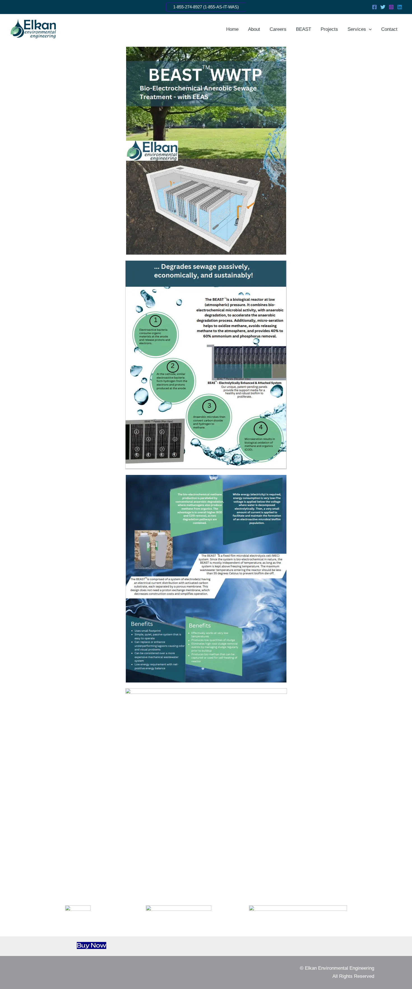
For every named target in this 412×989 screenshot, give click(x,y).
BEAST (303, 29)
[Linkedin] (399, 7)
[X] (382, 7)
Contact (389, 29)
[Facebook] (374, 7)
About (254, 29)
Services (357, 29)
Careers (278, 29)
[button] (206, 7)
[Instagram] (391, 7)
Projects (329, 29)
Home (232, 29)
